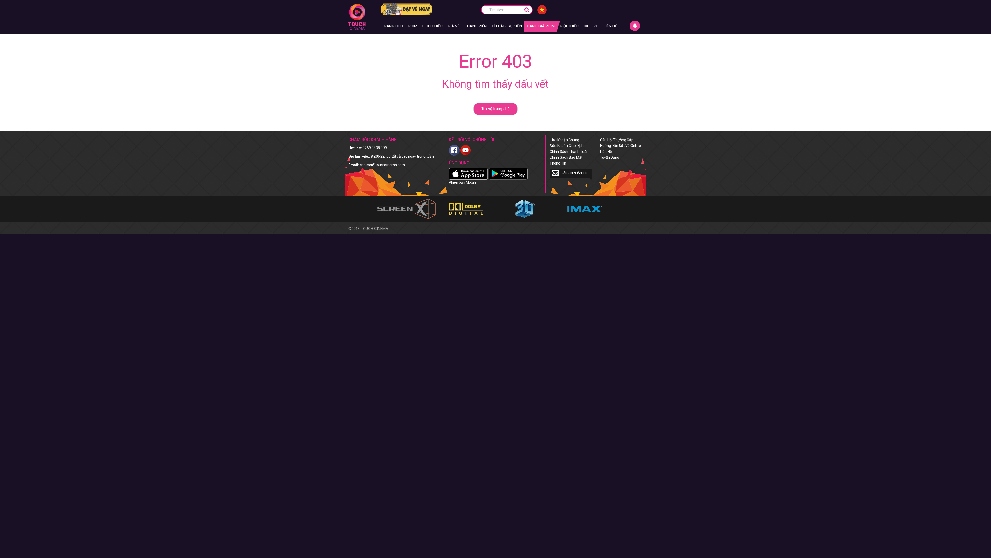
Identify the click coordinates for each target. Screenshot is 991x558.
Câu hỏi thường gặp (616, 140)
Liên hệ (610, 26)
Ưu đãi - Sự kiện (507, 26)
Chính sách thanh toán (569, 152)
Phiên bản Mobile (463, 182)
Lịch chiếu (432, 26)
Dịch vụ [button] (591, 26)
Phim (412, 26)
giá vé (454, 26)
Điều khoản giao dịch (567, 146)
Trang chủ (392, 26)
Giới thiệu (569, 26)
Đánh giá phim (541, 26)
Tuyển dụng (609, 157)
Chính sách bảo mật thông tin (566, 160)
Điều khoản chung (564, 140)
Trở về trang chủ (495, 108)
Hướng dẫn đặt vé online (620, 146)
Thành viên (476, 26)
